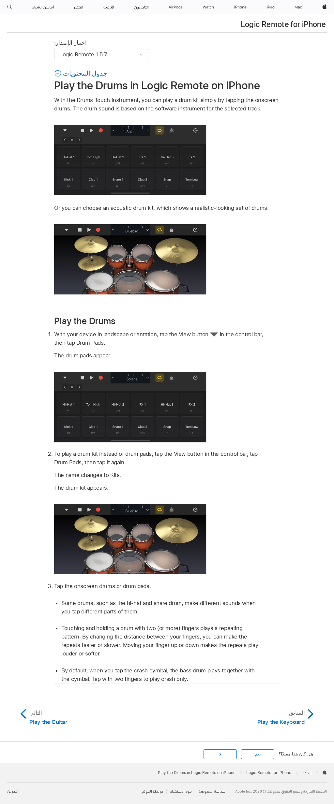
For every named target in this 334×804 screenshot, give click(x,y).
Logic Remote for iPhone (283, 24)
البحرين (12, 791)
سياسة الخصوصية (212, 791)
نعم (258, 754)
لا (220, 754)
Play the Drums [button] (85, 320)
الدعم (306, 773)
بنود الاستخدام (181, 791)
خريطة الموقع (152, 791)
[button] (10, 7)
